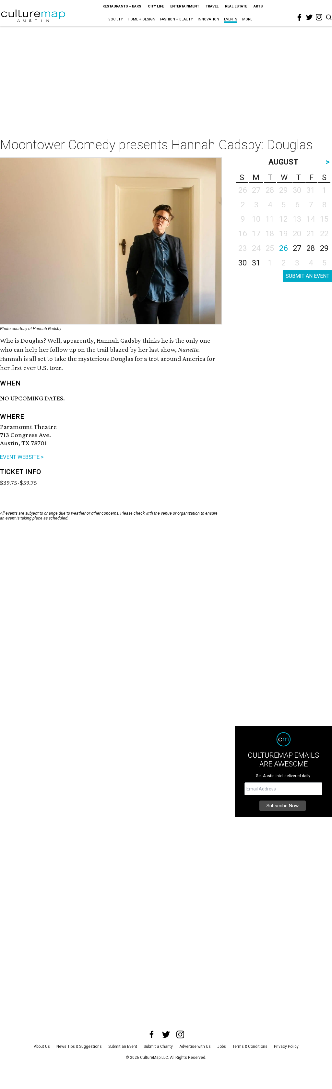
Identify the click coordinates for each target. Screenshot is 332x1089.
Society (115, 19)
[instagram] (319, 17)
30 (242, 262)
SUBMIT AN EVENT (307, 276)
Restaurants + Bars (121, 6)
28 (310, 248)
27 (297, 248)
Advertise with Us (195, 1046)
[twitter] (309, 17)
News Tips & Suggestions (79, 1046)
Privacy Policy (286, 1046)
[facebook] (299, 17)
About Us (42, 1046)
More (247, 19)
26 (283, 248)
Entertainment (184, 6)
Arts (258, 6)
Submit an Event (122, 1046)
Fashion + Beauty (176, 19)
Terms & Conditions (249, 1046)
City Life (156, 6)
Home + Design (141, 19)
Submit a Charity (158, 1046)
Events (230, 19)
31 (256, 262)
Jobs (221, 1046)
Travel (212, 6)
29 (324, 248)
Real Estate (236, 6)
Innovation (208, 19)
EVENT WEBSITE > (22, 457)
